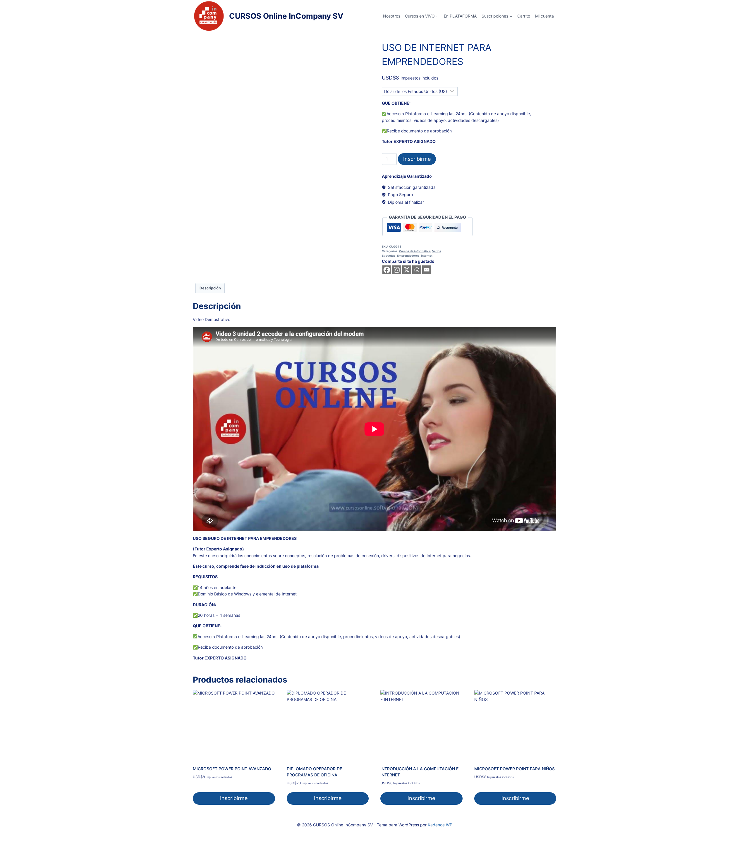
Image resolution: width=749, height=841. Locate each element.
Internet (426, 255)
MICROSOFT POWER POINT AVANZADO (232, 768)
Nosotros (391, 15)
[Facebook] (386, 269)
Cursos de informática (415, 251)
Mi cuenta (544, 15)
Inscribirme (417, 159)
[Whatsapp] (416, 269)
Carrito (523, 15)
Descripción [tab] (210, 288)
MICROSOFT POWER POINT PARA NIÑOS (514, 768)
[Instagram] (396, 269)
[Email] (426, 269)
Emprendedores (408, 255)
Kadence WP (440, 824)
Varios (436, 251)
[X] (406, 269)
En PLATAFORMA (460, 15)
